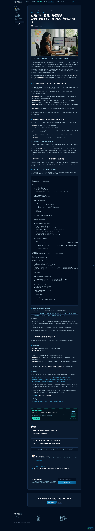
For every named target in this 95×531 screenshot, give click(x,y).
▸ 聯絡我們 (38, 520)
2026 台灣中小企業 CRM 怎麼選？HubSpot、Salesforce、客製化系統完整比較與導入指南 (50, 468)
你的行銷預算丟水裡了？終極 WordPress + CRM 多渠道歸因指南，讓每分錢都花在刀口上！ (51, 377)
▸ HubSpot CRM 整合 (63, 517)
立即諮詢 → (78, 1)
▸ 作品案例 (38, 517)
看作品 (59, 502)
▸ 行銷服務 (61, 520)
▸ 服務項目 (38, 515)
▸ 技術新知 (38, 518)
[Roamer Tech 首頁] (18, 513)
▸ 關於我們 (38, 514)
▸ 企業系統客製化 (62, 516)
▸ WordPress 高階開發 (63, 518)
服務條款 (29, 522)
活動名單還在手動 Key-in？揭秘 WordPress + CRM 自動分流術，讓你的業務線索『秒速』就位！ (52, 379)
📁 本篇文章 (16, 8)
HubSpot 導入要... (17, 14)
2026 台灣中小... (17, 15)
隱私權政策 (25, 522)
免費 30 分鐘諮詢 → (51, 502)
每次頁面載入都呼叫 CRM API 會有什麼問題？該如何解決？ (45, 437)
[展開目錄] (93, 265)
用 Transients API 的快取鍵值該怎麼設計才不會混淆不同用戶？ (46, 443)
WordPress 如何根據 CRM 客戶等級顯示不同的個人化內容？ (45, 430)
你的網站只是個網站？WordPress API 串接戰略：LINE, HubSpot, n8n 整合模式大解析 (50, 381)
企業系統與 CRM (17, 10)
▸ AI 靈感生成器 (62, 519)
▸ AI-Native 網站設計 (63, 514)
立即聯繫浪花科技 (34, 395)
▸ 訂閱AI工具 (39, 516)
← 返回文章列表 (17, 9)
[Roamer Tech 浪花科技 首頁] (18, 1)
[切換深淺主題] (73, 2)
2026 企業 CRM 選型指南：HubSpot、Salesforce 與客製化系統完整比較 (47, 401)
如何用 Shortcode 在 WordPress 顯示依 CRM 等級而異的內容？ (47, 440)
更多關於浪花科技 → (39, 460)
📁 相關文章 (16, 12)
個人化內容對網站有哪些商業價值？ (40, 433)
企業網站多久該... (17, 16)
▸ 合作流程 (38, 519)
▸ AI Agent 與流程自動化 (64, 515)
